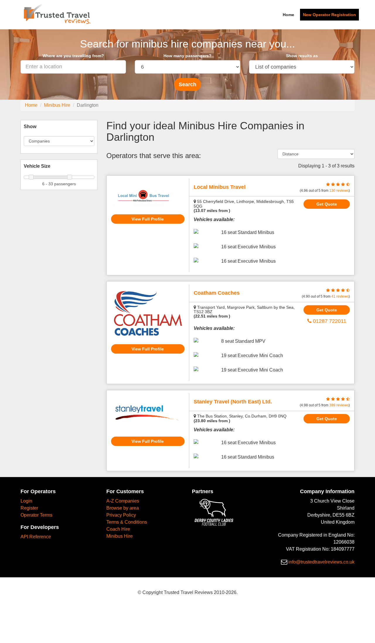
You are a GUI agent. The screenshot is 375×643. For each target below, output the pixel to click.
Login (26, 500)
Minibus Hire (57, 105)
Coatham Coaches (217, 293)
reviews (339, 191)
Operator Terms (36, 515)
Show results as (302, 55)
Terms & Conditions (126, 522)
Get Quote (326, 204)
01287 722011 (328, 321)
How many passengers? (187, 55)
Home (288, 14)
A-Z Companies (122, 500)
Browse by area (122, 507)
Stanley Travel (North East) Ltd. (233, 402)
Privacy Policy (121, 515)
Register (29, 507)
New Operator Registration (329, 14)
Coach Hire (118, 529)
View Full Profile (148, 219)
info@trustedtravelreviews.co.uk (321, 561)
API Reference (36, 536)
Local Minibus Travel (220, 187)
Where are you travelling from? (73, 55)
